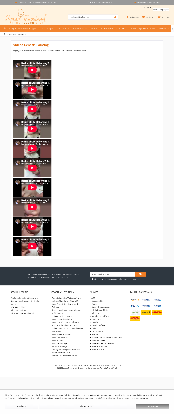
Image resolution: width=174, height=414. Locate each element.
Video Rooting (57, 340)
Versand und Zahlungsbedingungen (106, 337)
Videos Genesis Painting (62, 319)
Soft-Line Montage (59, 343)
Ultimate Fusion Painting (62, 316)
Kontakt (94, 322)
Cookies (94, 304)
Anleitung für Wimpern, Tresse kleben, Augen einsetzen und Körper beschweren (67, 328)
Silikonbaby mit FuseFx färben (64, 355)
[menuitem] (163, 17)
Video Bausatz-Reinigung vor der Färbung (66, 305)
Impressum (96, 319)
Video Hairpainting (60, 337)
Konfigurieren (152, 406)
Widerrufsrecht (97, 349)
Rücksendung (97, 331)
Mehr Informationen (159, 398)
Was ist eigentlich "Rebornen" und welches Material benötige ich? (66, 299)
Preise (94, 328)
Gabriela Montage (59, 346)
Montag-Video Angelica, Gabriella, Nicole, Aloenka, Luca (66, 351)
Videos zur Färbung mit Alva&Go (65, 322)
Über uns (95, 334)
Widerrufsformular (99, 346)
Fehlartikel (95, 313)
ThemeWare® (112, 368)
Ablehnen (21, 406)
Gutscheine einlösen (100, 316)
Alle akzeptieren (87, 406)
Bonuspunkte (97, 301)
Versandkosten (92, 365)
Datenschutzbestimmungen (107, 279)
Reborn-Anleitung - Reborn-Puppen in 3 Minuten (67, 311)
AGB (93, 298)
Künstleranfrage (98, 325)
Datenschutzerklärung (100, 307)
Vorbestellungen (98, 340)
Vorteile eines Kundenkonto (103, 343)
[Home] (5, 28)
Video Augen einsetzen (61, 334)
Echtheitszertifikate (99, 310)
